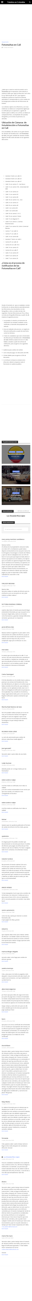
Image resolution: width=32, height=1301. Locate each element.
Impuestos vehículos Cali (16, 454)
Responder (5, 576)
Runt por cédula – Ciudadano (16, 474)
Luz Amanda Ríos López (11, 1157)
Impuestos (12, 452)
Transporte (5, 42)
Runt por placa (16, 495)
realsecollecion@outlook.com (10, 1249)
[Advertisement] (16, 22)
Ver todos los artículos (23, 511)
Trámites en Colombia (16, 2)
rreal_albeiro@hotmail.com (9, 1227)
